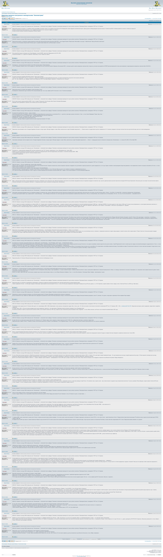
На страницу (147, 18)
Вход (3, 8)
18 (158, 18)
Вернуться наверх (5, 34)
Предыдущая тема (152, 20)
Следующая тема (158, 20)
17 (157, 18)
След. (160, 18)
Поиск (154, 8)
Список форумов (4, 13)
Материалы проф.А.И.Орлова (13, 13)
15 (155, 18)
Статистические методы (22, 13)
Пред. (150, 18)
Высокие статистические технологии (81, 3)
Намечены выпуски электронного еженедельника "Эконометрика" (23, 15)
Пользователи (159, 8)
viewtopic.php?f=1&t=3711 (126, 306)
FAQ (150, 8)
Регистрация (8, 8)
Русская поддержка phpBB (81, 556)
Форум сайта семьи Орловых (81, 4)
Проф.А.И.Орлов (9, 16)
